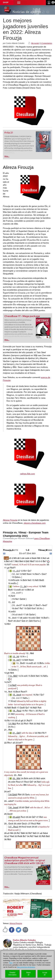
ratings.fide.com (27, 473)
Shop (6, 2)
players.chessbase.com (35, 523)
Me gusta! (35, 43)
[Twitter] (18, 930)
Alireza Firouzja (10, 520)
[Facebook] (12, 930)
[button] (19, 2)
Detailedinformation (12, 973)
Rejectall (28, 973)
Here (11, 963)
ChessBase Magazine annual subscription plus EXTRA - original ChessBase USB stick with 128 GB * (24, 860)
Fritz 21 (8, 132)
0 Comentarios (46, 43)
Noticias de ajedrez (26, 12)
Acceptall (44, 973)
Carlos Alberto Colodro (24, 940)
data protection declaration (26, 967)
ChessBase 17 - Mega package (22, 316)
